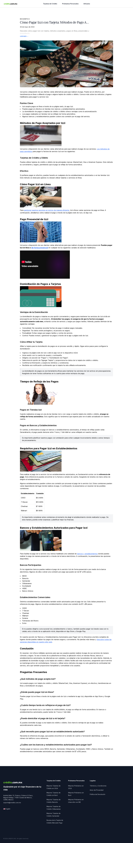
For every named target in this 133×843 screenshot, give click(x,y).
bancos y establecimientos (87, 554)
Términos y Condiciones (98, 786)
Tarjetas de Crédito (50, 4)
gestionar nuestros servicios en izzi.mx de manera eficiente (46, 210)
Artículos (87, 4)
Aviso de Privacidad (96, 790)
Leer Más (23, 36)
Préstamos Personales (70, 4)
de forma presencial (39, 248)
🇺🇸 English (6, 809)
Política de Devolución (97, 794)
